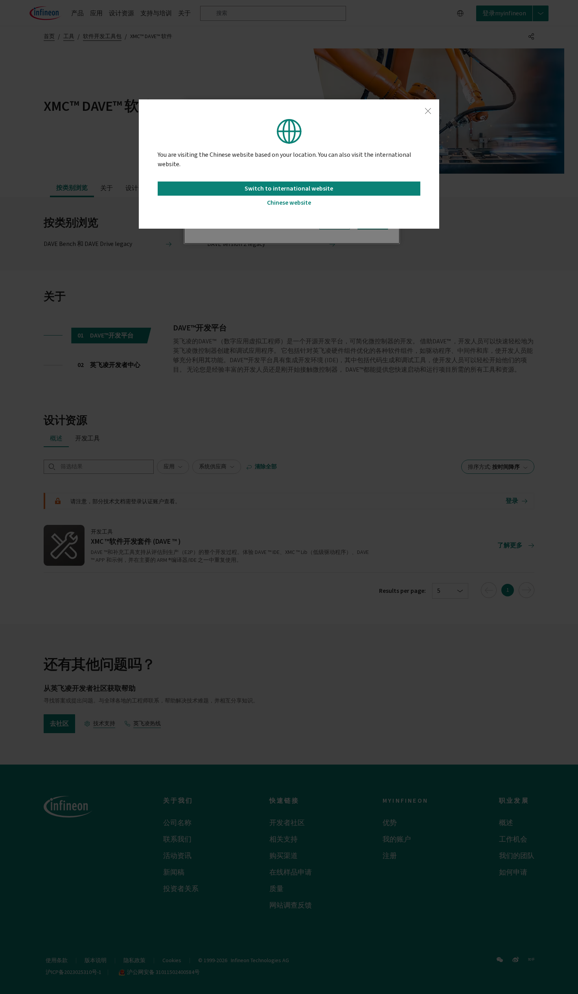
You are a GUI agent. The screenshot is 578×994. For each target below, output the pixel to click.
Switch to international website (289, 188)
